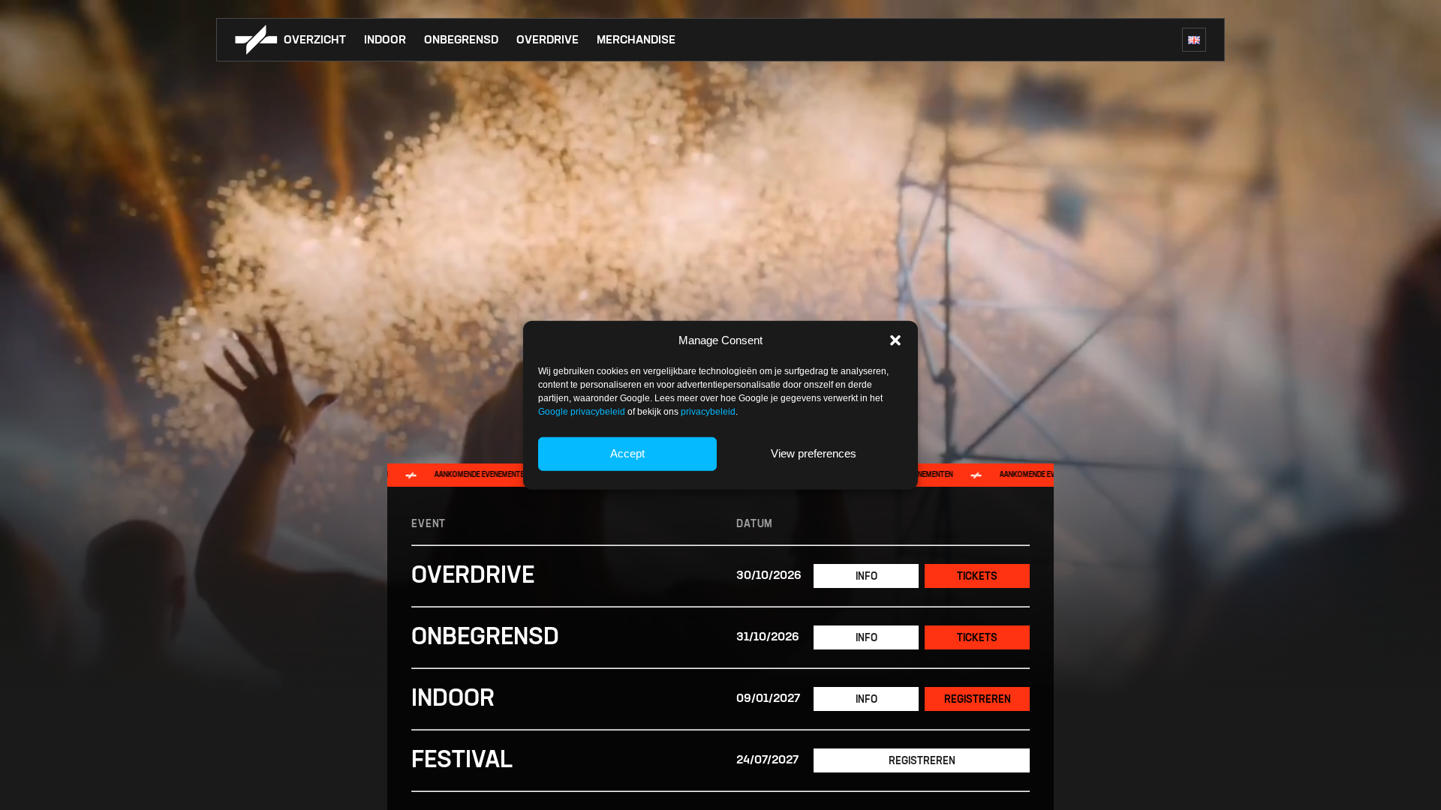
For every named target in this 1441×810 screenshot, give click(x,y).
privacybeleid (708, 411)
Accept (627, 453)
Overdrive (547, 40)
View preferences (813, 453)
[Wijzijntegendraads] (256, 40)
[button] (895, 340)
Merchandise (636, 40)
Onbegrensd (461, 40)
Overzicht (315, 40)
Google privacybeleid (581, 411)
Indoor (385, 40)
